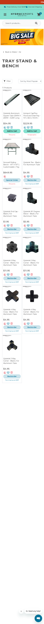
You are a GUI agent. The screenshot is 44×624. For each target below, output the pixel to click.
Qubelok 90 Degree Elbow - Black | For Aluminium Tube (31, 213)
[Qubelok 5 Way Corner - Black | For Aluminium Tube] (32, 248)
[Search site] (37, 23)
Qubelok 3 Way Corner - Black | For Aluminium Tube (11, 361)
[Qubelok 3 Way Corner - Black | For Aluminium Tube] (12, 346)
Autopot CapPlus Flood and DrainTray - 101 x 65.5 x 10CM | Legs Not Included (31, 116)
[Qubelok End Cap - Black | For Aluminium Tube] (12, 199)
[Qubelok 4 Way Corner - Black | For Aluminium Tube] (32, 297)
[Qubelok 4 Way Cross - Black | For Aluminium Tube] (12, 297)
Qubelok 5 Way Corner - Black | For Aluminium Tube (31, 262)
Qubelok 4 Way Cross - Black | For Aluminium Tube (10, 311)
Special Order (12, 180)
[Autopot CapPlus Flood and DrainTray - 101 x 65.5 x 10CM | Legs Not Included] (32, 100)
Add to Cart (12, 131)
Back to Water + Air (13, 52)
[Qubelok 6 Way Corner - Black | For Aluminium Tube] (12, 248)
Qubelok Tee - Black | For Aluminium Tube (32, 163)
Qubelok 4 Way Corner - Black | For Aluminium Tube (31, 311)
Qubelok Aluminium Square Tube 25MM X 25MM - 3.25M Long (12, 115)
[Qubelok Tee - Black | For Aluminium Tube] (32, 149)
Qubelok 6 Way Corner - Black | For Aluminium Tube (11, 262)
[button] (39, 14)
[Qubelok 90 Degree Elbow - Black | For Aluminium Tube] (32, 199)
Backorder (32, 180)
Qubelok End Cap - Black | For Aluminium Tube (11, 213)
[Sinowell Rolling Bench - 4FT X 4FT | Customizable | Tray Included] (12, 149)
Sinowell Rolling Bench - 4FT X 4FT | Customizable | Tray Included (11, 165)
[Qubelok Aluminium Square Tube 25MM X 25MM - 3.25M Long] (12, 100)
